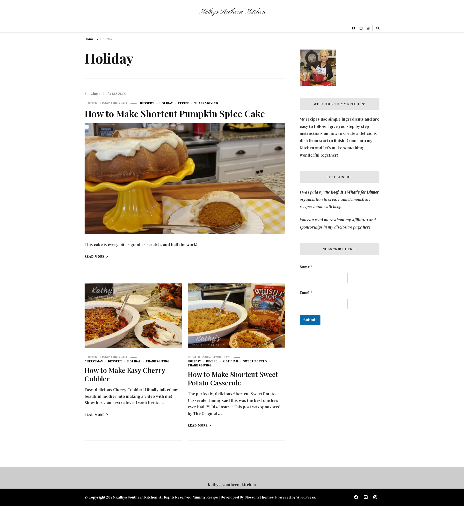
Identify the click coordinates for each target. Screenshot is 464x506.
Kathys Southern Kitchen (232, 11)
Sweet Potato (255, 361)
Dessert (147, 103)
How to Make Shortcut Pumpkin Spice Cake (175, 113)
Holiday (166, 103)
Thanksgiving (206, 103)
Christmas (94, 361)
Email (306, 292)
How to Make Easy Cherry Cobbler (125, 374)
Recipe (183, 103)
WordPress (305, 497)
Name (306, 267)
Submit (310, 320)
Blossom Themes (259, 497)
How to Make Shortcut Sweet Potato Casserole (233, 378)
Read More (95, 256)
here (366, 227)
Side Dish (230, 361)
